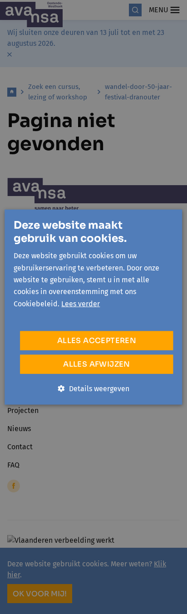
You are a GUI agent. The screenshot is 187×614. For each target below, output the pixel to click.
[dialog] (93, 307)
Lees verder (80, 303)
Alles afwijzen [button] (96, 364)
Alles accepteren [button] (96, 340)
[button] (93, 388)
